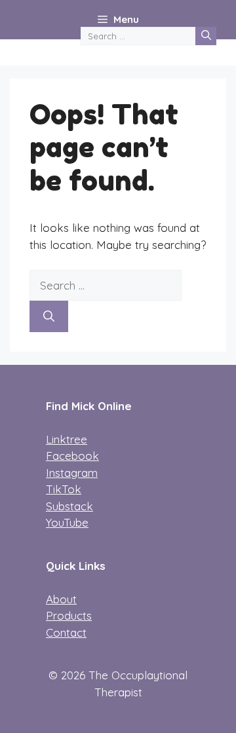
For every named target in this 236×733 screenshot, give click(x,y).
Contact (66, 632)
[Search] (205, 36)
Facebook (72, 455)
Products (69, 615)
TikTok (63, 489)
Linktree (66, 439)
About (61, 599)
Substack (69, 506)
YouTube (67, 522)
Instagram (72, 472)
